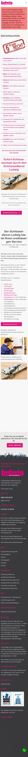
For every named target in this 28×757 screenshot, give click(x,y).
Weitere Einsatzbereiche (8, 612)
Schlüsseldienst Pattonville (9, 551)
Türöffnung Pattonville (7, 574)
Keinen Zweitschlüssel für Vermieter (14, 64)
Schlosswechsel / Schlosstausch (11, 597)
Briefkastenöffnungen (10, 295)
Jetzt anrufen (14, 445)
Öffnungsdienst (5, 554)
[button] (26, 3)
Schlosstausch (21, 194)
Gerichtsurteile (5, 684)
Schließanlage (13, 198)
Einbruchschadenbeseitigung (10, 603)
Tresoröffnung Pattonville (8, 585)
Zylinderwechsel (7, 196)
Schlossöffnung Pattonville (9, 588)
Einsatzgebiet (5, 560)
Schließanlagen (8, 299)
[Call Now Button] (24, 750)
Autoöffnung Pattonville (8, 577)
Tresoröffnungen (9, 288)
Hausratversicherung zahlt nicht (13, 104)
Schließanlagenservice (8, 600)
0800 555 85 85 (7, 497)
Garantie (3, 563)
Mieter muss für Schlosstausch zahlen (15, 145)
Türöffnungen (8, 286)
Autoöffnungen (8, 291)
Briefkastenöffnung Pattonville (10, 580)
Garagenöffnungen (9, 293)
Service (3, 557)
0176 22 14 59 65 (7, 509)
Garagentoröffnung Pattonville (10, 583)
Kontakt (3, 565)
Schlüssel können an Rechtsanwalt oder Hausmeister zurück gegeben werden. (14, 127)
